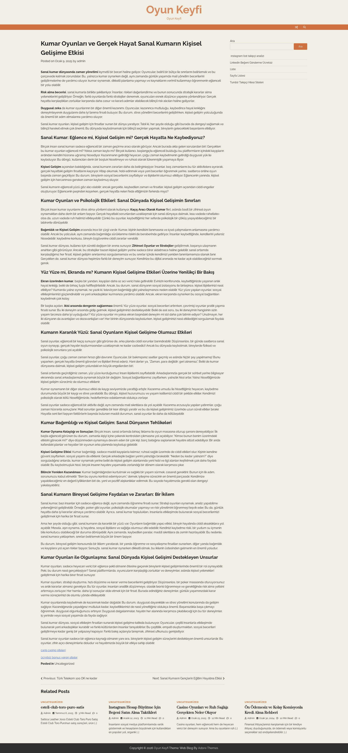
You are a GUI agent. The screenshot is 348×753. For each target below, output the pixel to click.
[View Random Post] (296, 27)
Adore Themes (208, 748)
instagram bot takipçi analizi (247, 55)
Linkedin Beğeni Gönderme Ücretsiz (251, 62)
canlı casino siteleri (53, 650)
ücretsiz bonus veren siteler (59, 657)
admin (81, 61)
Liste (233, 69)
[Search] (304, 27)
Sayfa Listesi (237, 75)
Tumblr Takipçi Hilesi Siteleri (247, 82)
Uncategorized (64, 663)
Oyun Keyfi (174, 9)
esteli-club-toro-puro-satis (62, 707)
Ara (232, 41)
